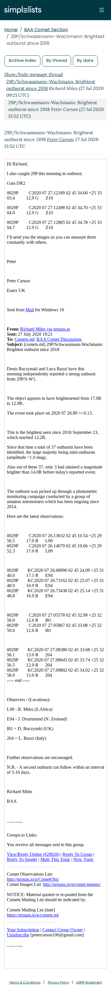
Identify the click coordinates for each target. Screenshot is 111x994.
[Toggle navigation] (101, 10)
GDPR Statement (89, 982)
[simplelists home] (21, 10)
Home (11, 29)
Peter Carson (60, 139)
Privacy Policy (58, 982)
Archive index (22, 60)
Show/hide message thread (33, 74)
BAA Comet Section (46, 29)
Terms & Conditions (25, 982)
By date (85, 60)
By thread (56, 60)
